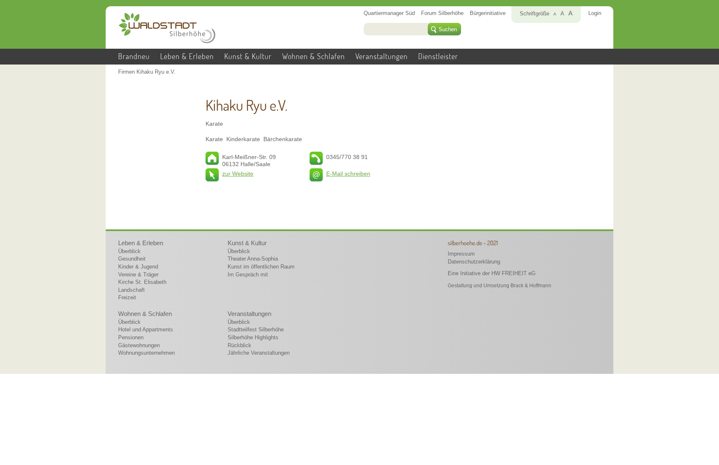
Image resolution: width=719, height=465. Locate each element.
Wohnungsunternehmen (146, 353)
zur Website (237, 173)
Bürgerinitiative (488, 13)
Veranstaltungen (381, 56)
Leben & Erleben (187, 56)
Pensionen (131, 337)
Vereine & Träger (138, 274)
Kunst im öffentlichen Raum (261, 267)
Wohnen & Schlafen (313, 56)
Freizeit (127, 297)
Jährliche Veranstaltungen (259, 353)
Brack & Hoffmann (531, 285)
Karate (214, 123)
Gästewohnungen (139, 345)
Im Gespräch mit (248, 274)
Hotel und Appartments (145, 329)
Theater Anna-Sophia (253, 259)
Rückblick (239, 345)
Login (594, 13)
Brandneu (134, 56)
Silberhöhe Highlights (253, 337)
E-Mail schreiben (348, 173)
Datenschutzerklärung (474, 262)
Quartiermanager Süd (389, 13)
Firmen (126, 72)
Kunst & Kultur (248, 56)
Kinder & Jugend (138, 267)
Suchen (448, 29)
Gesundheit (132, 259)
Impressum (461, 254)
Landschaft (131, 290)
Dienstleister (438, 56)
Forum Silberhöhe (442, 13)
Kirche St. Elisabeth (142, 282)
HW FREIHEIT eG (513, 273)
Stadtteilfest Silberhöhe (256, 329)
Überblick (129, 251)
